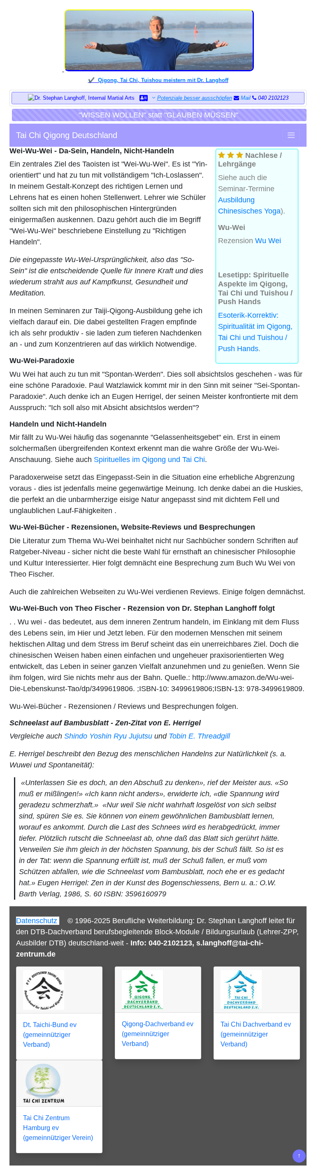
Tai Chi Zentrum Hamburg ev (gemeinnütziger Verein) (58, 1127)
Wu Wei (268, 241)
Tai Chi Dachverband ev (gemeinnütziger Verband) (256, 1034)
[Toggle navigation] (291, 135)
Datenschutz (37, 921)
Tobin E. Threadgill (199, 736)
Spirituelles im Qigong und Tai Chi (149, 459)
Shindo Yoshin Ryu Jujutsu (108, 736)
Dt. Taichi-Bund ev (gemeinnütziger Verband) (50, 1034)
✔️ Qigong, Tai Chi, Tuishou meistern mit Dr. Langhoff (158, 80)
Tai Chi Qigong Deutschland (66, 135)
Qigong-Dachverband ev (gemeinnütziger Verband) (157, 1033)
